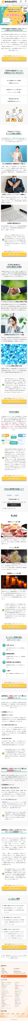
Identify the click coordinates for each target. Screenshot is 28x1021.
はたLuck (16, 1006)
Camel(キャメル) (18, 994)
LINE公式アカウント (4, 985)
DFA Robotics (3, 1003)
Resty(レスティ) (17, 982)
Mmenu (2, 997)
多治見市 (9, 495)
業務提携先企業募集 (17, 971)
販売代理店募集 (4, 971)
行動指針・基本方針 (4, 973)
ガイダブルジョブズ (4, 991)
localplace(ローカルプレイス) (20, 985)
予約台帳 (7, 1013)
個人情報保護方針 (17, 968)
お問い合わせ (4, 976)
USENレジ (3, 1006)
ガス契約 (22, 1013)
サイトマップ (16, 970)
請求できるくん (17, 1000)
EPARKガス (17, 988)
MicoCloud (3, 1000)
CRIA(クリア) (3, 994)
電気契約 (17, 1013)
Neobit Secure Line (18, 1003)
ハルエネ (2, 988)
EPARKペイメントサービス (5, 984)
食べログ (16, 984)
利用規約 (2, 970)
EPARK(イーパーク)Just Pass (6, 982)
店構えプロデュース (18, 991)
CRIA (11, 36)
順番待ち (2, 1013)
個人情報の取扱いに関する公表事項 (20, 973)
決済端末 (12, 1013)
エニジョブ (17, 997)
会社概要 (2, 968)
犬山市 (17, 495)
